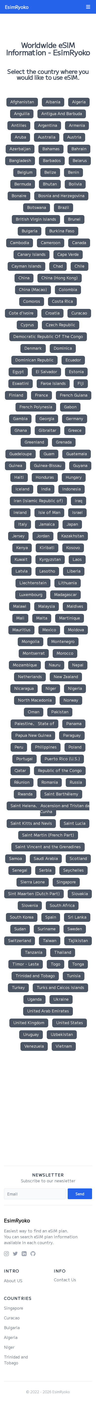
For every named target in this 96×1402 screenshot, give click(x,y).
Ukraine (61, 999)
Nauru (54, 665)
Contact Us (65, 1279)
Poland (74, 747)
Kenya (22, 547)
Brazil (63, 207)
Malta (41, 618)
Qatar (20, 770)
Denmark (33, 348)
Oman (33, 712)
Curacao (79, 313)
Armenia (77, 125)
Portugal (24, 758)
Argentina (47, 125)
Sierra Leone (32, 882)
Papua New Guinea (33, 735)
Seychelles (73, 870)
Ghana (21, 430)
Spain (50, 917)
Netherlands (30, 676)
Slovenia (30, 905)
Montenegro (63, 641)
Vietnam (64, 1046)
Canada (79, 242)
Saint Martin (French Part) (48, 835)
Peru (19, 747)
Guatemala (76, 453)
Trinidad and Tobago (35, 975)
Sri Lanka (77, 917)
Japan (72, 524)
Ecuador (73, 360)
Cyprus (27, 324)
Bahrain (78, 149)
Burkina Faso (61, 231)
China (24, 278)
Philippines (46, 747)
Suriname (47, 929)
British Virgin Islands (36, 219)
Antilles (18, 125)
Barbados (52, 160)
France (41, 395)
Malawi (19, 606)
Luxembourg (30, 594)
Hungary (74, 477)
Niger (51, 688)
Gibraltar (47, 430)
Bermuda (22, 184)
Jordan (42, 536)
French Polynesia (35, 407)
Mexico (49, 629)
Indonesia (71, 489)
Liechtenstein (33, 583)
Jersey (18, 536)
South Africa (62, 905)
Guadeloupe (20, 453)
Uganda (34, 999)
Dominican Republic (34, 360)
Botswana (36, 207)
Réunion (22, 782)
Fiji (81, 383)
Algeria (79, 102)
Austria (74, 137)
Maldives (75, 606)
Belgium (24, 172)
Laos (77, 559)
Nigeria (75, 688)
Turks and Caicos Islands (60, 987)
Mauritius (21, 629)
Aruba (20, 137)
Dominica (63, 348)
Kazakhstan (72, 536)
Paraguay (72, 735)
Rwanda (25, 794)
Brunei (74, 219)
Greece (74, 430)
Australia (46, 137)
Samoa (15, 858)
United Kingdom (28, 1022)
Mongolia (30, 641)
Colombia (68, 289)
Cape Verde (68, 254)
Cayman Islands (26, 266)
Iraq (78, 500)
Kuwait (21, 559)
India (45, 489)
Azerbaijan (20, 149)
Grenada (64, 442)
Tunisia (73, 975)
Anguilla (22, 113)
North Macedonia (35, 700)
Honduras (45, 477)
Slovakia (80, 893)
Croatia (52, 313)
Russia (76, 782)
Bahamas (51, 149)
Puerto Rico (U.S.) (62, 758)
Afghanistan (22, 102)
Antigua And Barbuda (61, 113)
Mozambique (25, 665)
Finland (16, 395)
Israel (77, 512)
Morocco (65, 653)
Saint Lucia (74, 823)
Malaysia (46, 606)
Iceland (22, 489)
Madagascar (65, 594)
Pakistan (59, 712)
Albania (53, 102)
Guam (49, 453)
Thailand (62, 952)
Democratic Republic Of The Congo (48, 336)
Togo (55, 964)
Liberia (73, 571)
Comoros (31, 301)
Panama (73, 723)
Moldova (76, 629)
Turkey (18, 987)
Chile (79, 266)
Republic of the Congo (60, 770)
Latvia (22, 571)
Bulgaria (29, 231)
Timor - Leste (25, 964)
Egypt (18, 371)
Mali (20, 618)
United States (69, 1022)
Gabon (70, 407)
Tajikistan (78, 940)
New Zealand (66, 676)
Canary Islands (31, 254)
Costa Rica (62, 301)
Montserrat (34, 653)
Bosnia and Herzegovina (61, 195)
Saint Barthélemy (61, 794)
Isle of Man (49, 512)
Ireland (20, 512)
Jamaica (47, 524)
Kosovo (73, 547)
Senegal (19, 870)
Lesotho (47, 571)
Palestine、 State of (34, 723)
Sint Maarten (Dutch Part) (34, 893)
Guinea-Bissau (47, 465)
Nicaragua (24, 688)
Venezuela (34, 1046)
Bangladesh (20, 160)
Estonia (76, 371)
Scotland (78, 858)
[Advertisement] (48, 1109)
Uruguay (31, 1034)
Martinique (69, 618)
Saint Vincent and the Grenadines (48, 846)
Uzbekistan (62, 1034)
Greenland (34, 442)
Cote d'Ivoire (21, 313)
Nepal (77, 665)
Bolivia (75, 184)
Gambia (20, 418)
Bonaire (19, 195)
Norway (71, 700)
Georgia (46, 418)
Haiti (19, 477)
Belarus (80, 160)
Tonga (78, 964)
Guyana (80, 465)
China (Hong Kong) (59, 278)
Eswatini (20, 383)
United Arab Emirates (48, 1011)
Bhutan (50, 184)
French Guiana (73, 395)
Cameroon (50, 242)
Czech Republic (60, 324)
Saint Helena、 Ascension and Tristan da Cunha (50, 808)
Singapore (66, 882)
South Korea (21, 917)
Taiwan (49, 940)
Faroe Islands (53, 383)
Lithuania (67, 583)
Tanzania (33, 952)
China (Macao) (33, 289)
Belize (50, 172)
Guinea (15, 465)
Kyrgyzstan (50, 559)
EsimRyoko (17, 1220)
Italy (22, 524)
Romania (49, 782)
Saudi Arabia (46, 858)
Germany (74, 418)
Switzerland (19, 940)
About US (13, 1280)
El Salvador (46, 371)
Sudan (20, 929)
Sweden (74, 929)
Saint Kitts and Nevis (31, 823)
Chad (58, 266)
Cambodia (19, 242)
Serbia (45, 870)
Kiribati (47, 547)
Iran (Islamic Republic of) (38, 500)
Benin (73, 172)
